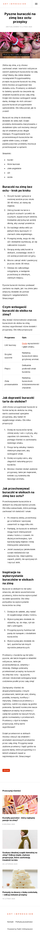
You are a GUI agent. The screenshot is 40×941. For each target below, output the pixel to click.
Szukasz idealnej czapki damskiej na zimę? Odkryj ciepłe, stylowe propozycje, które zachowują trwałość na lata (19, 856)
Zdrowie (6, 770)
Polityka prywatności (24, 922)
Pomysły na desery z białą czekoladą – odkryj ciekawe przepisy (19, 893)
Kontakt (10, 922)
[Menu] (35, 4)
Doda (24, 343)
